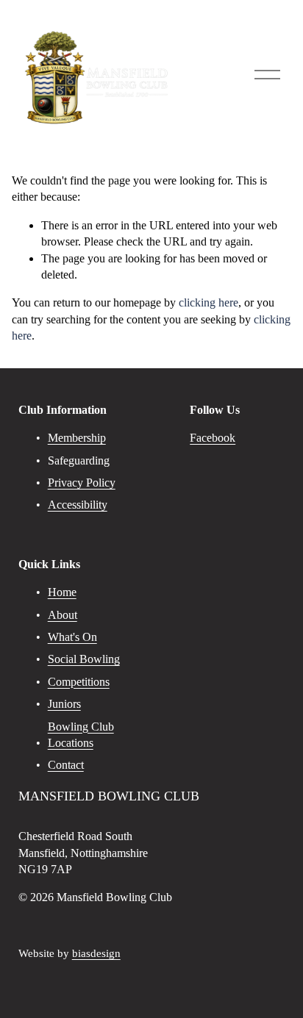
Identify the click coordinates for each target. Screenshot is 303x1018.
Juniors (64, 704)
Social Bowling (84, 659)
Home (62, 592)
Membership (77, 437)
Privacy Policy (81, 482)
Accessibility (77, 504)
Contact (66, 765)
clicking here (208, 302)
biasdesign (96, 953)
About (62, 615)
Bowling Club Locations (81, 734)
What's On (72, 637)
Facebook (212, 437)
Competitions (79, 681)
